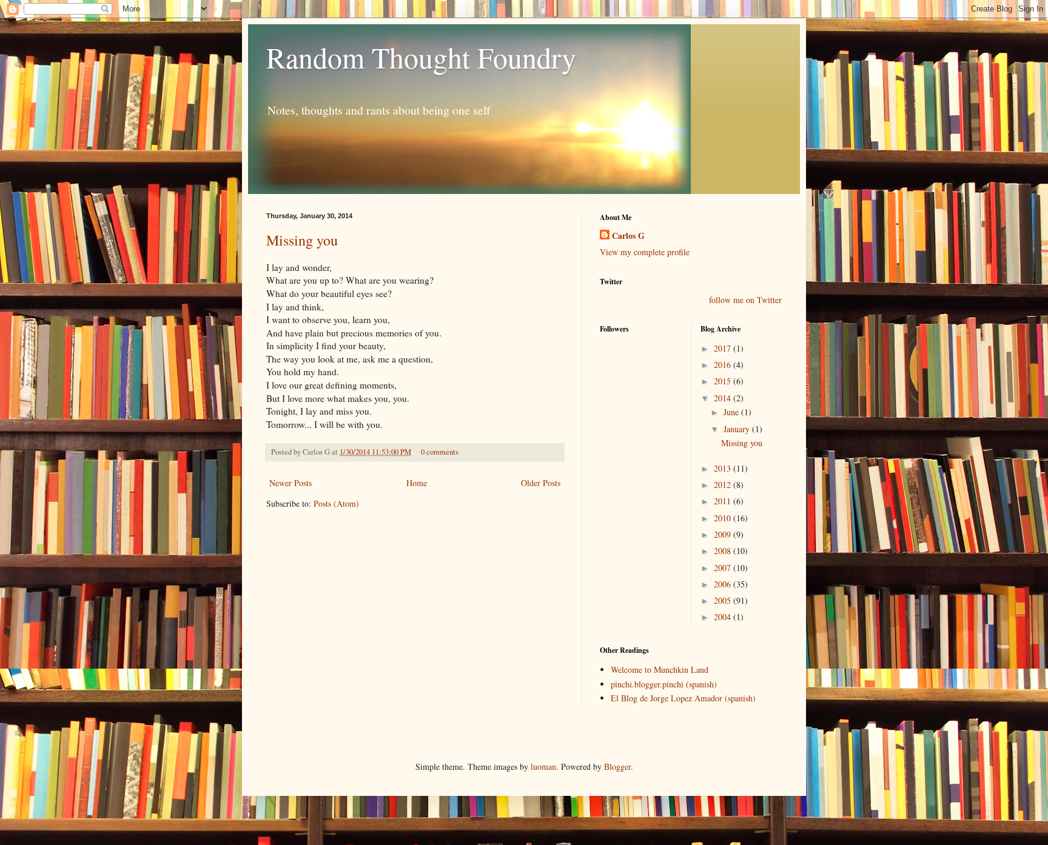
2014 (723, 398)
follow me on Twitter (745, 300)
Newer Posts (290, 483)
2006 (723, 584)
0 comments (439, 452)
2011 (723, 501)
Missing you (302, 240)
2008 (723, 550)
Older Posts (540, 483)
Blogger (617, 766)
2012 (723, 484)
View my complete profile (645, 252)
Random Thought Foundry (421, 57)
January (738, 429)
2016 (723, 364)
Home (416, 483)
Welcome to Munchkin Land (659, 669)
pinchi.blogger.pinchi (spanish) (664, 684)
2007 (723, 567)
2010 (723, 518)
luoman (543, 766)
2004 (723, 617)
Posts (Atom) (336, 503)
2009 (723, 534)
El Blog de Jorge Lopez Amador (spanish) (683, 698)
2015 (723, 381)
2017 (723, 348)
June (732, 412)
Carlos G (628, 236)
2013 (723, 468)
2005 (723, 600)
